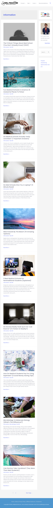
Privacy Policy (22, 501)
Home (12, 501)
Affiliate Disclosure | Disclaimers (34, 501)
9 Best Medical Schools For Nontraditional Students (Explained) (17, 279)
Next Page (29, 493)
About (16, 501)
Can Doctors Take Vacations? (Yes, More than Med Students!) (19, 469)
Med (28, 3)
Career (34, 3)
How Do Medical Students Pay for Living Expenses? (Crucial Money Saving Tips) (18, 374)
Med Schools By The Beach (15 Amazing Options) (18, 233)
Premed (22, 3)
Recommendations (43, 3)
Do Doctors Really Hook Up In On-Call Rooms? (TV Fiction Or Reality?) (17, 328)
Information (6, 47)
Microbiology (13, 424)
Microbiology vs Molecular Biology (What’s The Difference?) (16, 421)
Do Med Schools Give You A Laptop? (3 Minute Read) (18, 186)
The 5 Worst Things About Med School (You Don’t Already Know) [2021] (18, 44)
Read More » (6, 59)
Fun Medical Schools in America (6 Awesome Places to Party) (16, 91)
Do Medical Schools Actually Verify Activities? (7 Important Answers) (16, 138)
